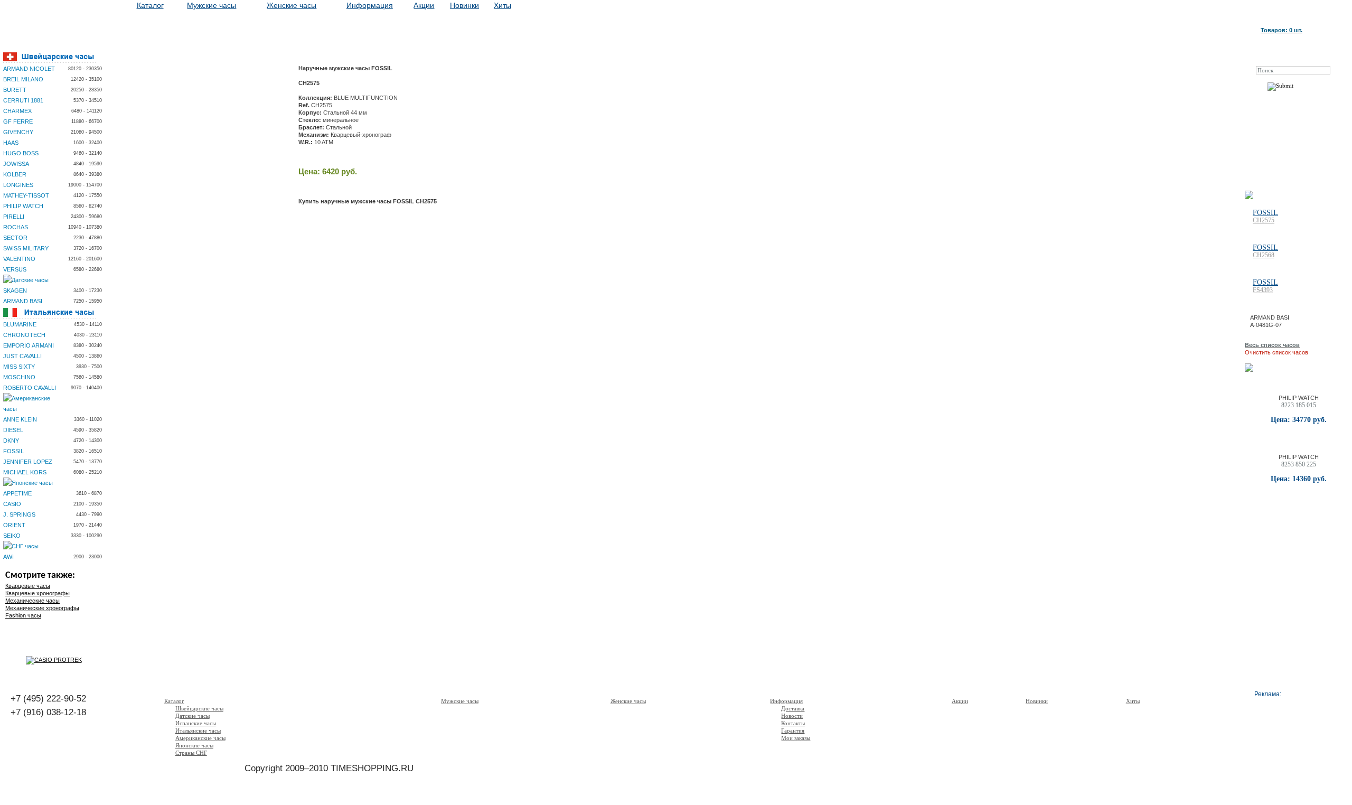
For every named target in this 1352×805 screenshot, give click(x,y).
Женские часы (291, 5)
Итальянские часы (198, 730)
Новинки (464, 5)
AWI (8, 557)
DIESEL (13, 430)
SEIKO (12, 535)
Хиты (502, 5)
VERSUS (14, 269)
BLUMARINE (19, 324)
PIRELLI (13, 216)
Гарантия (792, 730)
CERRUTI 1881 (23, 100)
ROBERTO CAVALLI (29, 388)
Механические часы (32, 600)
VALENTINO (19, 259)
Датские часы (192, 716)
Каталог (150, 5)
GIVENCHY (18, 132)
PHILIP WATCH (23, 206)
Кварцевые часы (27, 586)
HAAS (10, 142)
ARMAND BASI (22, 301)
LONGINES (18, 185)
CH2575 (1263, 220)
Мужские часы (211, 5)
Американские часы (200, 738)
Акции (424, 5)
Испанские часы (195, 723)
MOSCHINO (19, 377)
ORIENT (14, 525)
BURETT (14, 90)
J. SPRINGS (19, 514)
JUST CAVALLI (22, 356)
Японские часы (194, 745)
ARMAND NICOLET (29, 68)
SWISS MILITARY (26, 248)
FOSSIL (13, 451)
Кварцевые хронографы (37, 593)
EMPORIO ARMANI (28, 345)
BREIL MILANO (23, 79)
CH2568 (1263, 255)
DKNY (11, 440)
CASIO (12, 504)
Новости (792, 716)
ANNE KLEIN (20, 419)
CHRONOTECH (24, 335)
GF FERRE (18, 121)
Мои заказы (795, 738)
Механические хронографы (42, 608)
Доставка (792, 708)
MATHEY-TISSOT (26, 195)
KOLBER (14, 174)
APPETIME (17, 493)
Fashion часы (23, 615)
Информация (369, 5)
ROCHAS (15, 227)
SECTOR (15, 238)
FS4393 (1263, 290)
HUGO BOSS (21, 153)
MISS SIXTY (19, 366)
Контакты (793, 723)
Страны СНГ (191, 753)
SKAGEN (15, 290)
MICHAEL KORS (24, 472)
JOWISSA (16, 164)
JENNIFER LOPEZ (27, 461)
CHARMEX (17, 111)
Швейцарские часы (199, 708)
